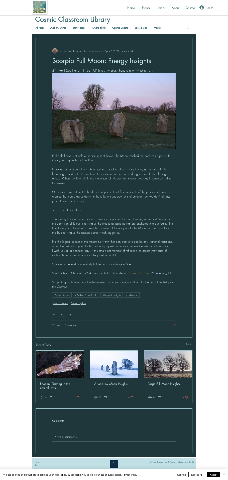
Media (157, 27)
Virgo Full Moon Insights (164, 384)
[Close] (224, 474)
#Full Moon (131, 295)
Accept (213, 474)
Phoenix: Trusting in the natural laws (55, 386)
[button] (188, 27)
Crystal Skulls (99, 27)
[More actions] (174, 51)
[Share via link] (70, 314)
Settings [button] (181, 474)
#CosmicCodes (61, 295)
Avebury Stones (58, 27)
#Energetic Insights (112, 295)
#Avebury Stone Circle (86, 295)
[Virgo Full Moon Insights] (168, 364)
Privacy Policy (130, 474)
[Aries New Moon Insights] (114, 364)
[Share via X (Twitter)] (62, 314)
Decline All (196, 474)
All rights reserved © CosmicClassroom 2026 (172, 461)
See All (189, 344)
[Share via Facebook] (53, 314)
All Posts (40, 27)
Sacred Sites (141, 27)
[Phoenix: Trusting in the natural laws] (60, 364)
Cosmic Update (120, 27)
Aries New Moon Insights (111, 384)
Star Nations (79, 27)
